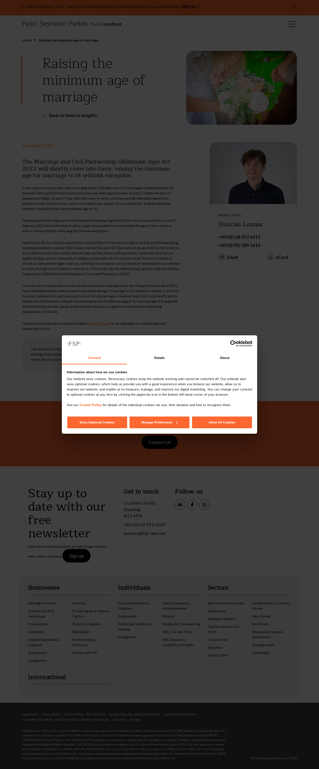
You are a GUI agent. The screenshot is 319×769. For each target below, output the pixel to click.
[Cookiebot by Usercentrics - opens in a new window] (233, 343)
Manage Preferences (157, 422)
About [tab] (224, 358)
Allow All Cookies (222, 422)
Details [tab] (159, 358)
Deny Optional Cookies (97, 422)
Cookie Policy (91, 405)
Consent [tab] (94, 358)
